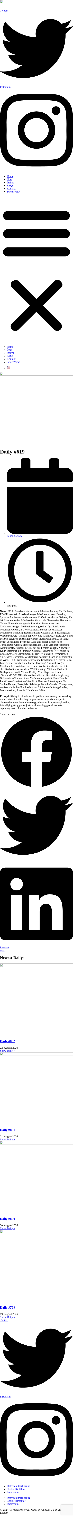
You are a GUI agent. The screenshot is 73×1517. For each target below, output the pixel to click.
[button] (36, 269)
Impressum (13, 1492)
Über (9, 179)
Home (10, 176)
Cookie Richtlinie (16, 1489)
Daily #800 (7, 1219)
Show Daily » (7, 1050)
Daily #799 (7, 1307)
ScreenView (13, 191)
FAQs (10, 185)
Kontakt (11, 188)
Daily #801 (7, 1130)
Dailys (10, 182)
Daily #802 (7, 1041)
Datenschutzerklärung (18, 1486)
